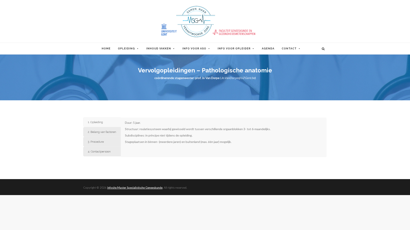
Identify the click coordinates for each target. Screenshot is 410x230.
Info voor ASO (194, 48)
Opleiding (126, 48)
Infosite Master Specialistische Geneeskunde (135, 187)
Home (106, 48)
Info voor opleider (234, 48)
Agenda (268, 48)
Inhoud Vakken (158, 48)
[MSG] (205, 21)
